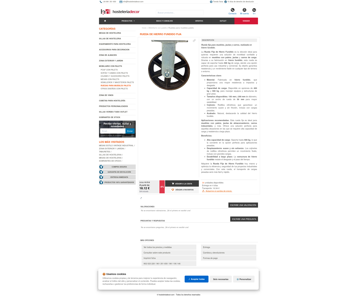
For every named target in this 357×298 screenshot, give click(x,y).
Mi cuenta (244, 13)
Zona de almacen (108, 55)
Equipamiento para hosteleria (115, 44)
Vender (246, 21)
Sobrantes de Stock (109, 117)
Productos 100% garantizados (119, 182)
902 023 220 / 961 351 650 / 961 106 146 (162, 263)
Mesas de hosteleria (110, 33)
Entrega (206, 247)
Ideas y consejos (164, 21)
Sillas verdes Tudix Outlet (113, 111)
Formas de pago (210, 258)
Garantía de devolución (119, 172)
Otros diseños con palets (114, 88)
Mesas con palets (110, 79)
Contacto (233, 13)
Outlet (223, 21)
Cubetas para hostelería (112, 100)
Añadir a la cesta (183, 184)
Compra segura (119, 167)
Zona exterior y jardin (111, 60)
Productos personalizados (113, 106)
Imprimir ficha (150, 258)
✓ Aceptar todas (197, 279)
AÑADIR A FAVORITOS (184, 190)
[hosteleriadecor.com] (120, 9)
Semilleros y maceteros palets (117, 82)
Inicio (144, 27)
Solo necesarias (220, 279)
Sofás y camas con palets (114, 73)
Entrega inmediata (119, 177)
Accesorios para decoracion (114, 49)
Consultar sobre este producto (157, 252)
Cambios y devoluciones (214, 252)
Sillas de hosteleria (110, 38)
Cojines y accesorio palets (115, 76)
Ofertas (199, 21)
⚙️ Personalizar (244, 279)
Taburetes (104, 151)
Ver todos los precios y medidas (158, 247)
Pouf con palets (109, 69)
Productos (127, 21)
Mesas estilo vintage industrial (116, 145)
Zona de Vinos (106, 95)
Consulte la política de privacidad (110, 135)
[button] (194, 40)
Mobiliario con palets (110, 66)
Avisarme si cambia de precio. (218, 191)
